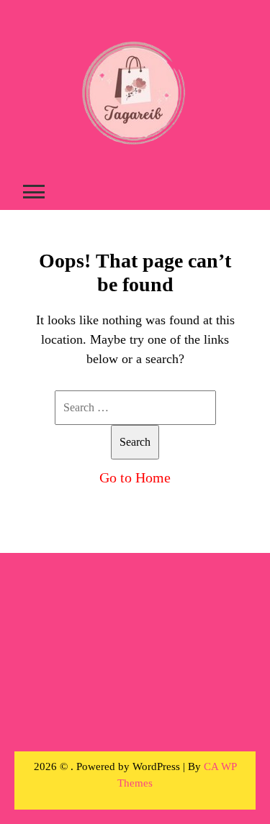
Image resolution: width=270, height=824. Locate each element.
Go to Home (135, 477)
